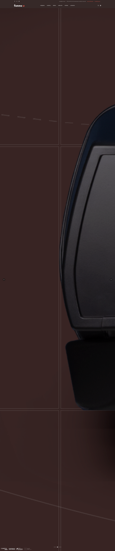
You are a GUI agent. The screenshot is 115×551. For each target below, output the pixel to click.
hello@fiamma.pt (62, 1)
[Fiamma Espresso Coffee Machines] (19, 5)
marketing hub (97, 1)
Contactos (72, 5)
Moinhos (49, 5)
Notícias (66, 5)
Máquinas (42, 5)
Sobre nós (60, 5)
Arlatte (54, 5)
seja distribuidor (90, 1)
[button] (111, 279)
